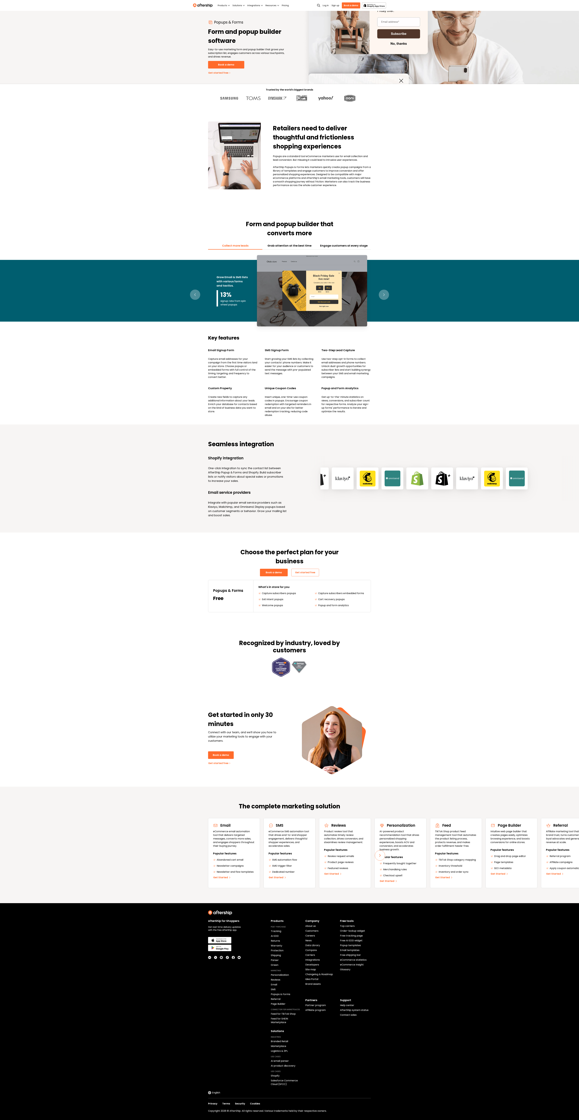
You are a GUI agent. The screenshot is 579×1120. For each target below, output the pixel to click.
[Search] (318, 5)
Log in (326, 5)
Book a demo (351, 5)
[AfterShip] (203, 5)
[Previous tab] (195, 295)
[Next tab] (384, 295)
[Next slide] (380, 855)
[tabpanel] (289, 335)
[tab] (235, 245)
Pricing (285, 5)
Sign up (335, 5)
